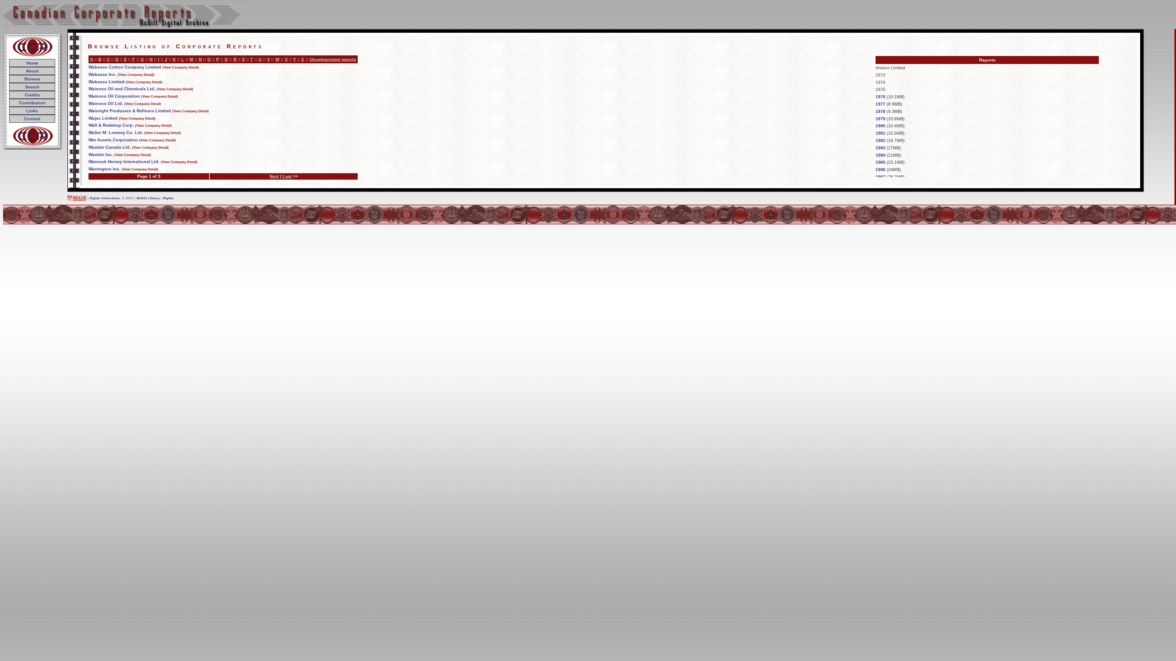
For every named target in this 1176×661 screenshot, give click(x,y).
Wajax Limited (103, 118)
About (32, 71)
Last (287, 176)
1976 (880, 96)
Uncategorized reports (333, 59)
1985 (880, 162)
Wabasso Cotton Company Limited (125, 67)
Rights (168, 198)
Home (32, 63)
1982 (880, 140)
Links (32, 110)
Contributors (32, 102)
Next (274, 176)
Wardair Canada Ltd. (110, 147)
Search (32, 86)
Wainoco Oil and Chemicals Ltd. (122, 88)
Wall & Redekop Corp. (111, 125)
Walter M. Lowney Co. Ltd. (116, 132)
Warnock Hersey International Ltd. (124, 161)
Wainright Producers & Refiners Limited (130, 110)
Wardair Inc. (101, 154)
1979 (880, 118)
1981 (880, 133)
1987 (880, 176)
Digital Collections (105, 198)
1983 (880, 147)
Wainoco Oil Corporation (114, 96)
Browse (32, 79)
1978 (880, 111)
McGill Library (148, 198)
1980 (880, 125)
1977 (880, 104)
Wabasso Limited (106, 81)
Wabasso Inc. (102, 74)
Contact (32, 118)
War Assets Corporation (113, 139)
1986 (880, 169)
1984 (880, 155)
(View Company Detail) (180, 67)
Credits (32, 94)
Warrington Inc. (104, 168)
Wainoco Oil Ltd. (106, 103)
